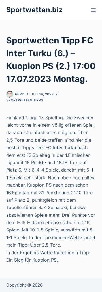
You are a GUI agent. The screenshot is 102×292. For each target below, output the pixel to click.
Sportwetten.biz (34, 9)
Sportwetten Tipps (24, 100)
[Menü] (93, 9)
